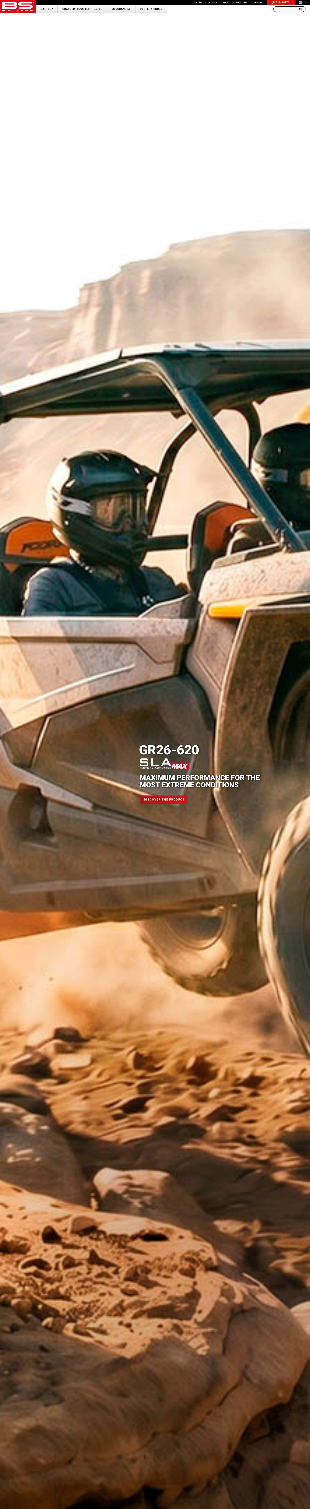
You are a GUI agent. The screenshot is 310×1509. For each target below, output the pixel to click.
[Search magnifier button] (302, 9)
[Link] (18, 6)
